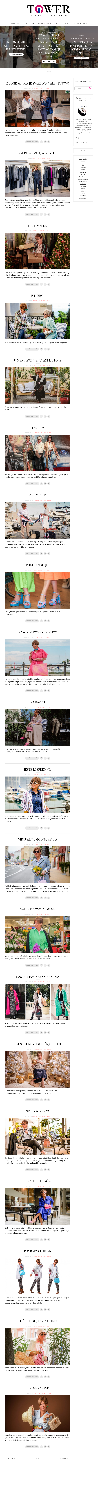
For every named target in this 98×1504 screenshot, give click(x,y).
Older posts (10, 1458)
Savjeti (83, 188)
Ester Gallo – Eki (40, 88)
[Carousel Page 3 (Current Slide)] (50, 71)
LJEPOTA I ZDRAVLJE (44, 23)
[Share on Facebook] (41, 141)
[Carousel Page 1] (47, 71)
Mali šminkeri (83, 181)
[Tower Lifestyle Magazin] (49, 10)
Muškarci (83, 186)
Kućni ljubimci (83, 177)
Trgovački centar (80, 23)
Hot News (83, 172)
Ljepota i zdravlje (83, 179)
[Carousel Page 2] (49, 71)
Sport (83, 193)
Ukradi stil (83, 196)
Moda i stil (83, 184)
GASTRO (20, 23)
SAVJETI (68, 23)
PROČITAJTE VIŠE (16, 54)
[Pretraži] (90, 88)
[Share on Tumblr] (48, 141)
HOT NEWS (30, 23)
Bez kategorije (83, 198)
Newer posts (64, 1458)
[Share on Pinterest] (45, 141)
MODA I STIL (58, 23)
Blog (83, 165)
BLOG (13, 23)
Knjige (83, 174)
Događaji (83, 167)
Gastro (83, 170)
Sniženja (83, 191)
